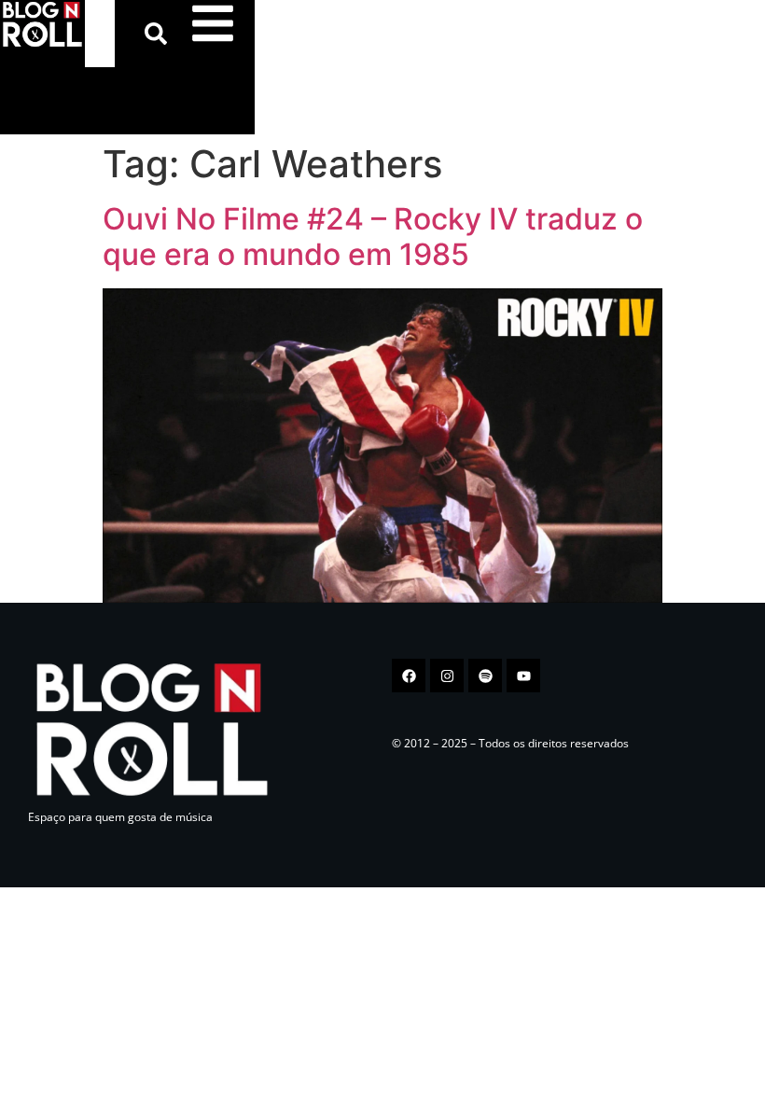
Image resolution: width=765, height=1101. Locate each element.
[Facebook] (408, 675)
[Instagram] (447, 675)
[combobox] (100, 33)
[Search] (159, 33)
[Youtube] (523, 675)
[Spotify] (485, 675)
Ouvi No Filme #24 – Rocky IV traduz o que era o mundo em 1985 (373, 236)
